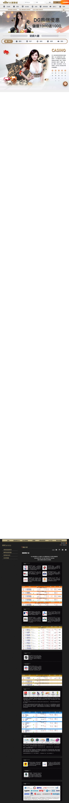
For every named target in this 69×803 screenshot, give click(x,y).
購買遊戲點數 (8, 552)
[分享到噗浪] (62, 550)
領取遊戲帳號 (8, 550)
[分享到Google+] (56, 550)
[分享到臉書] (59, 550)
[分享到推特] (65, 550)
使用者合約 (7, 555)
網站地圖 (63, 543)
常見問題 (6, 558)
